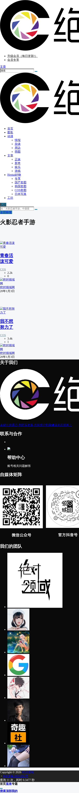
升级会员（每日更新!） (22, 56)
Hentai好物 (14, 174)
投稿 (3, 204)
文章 (10, 155)
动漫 (10, 136)
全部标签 (6, 212)
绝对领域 (27, 772)
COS (3, 269)
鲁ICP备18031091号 (15, 776)
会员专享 (13, 59)
